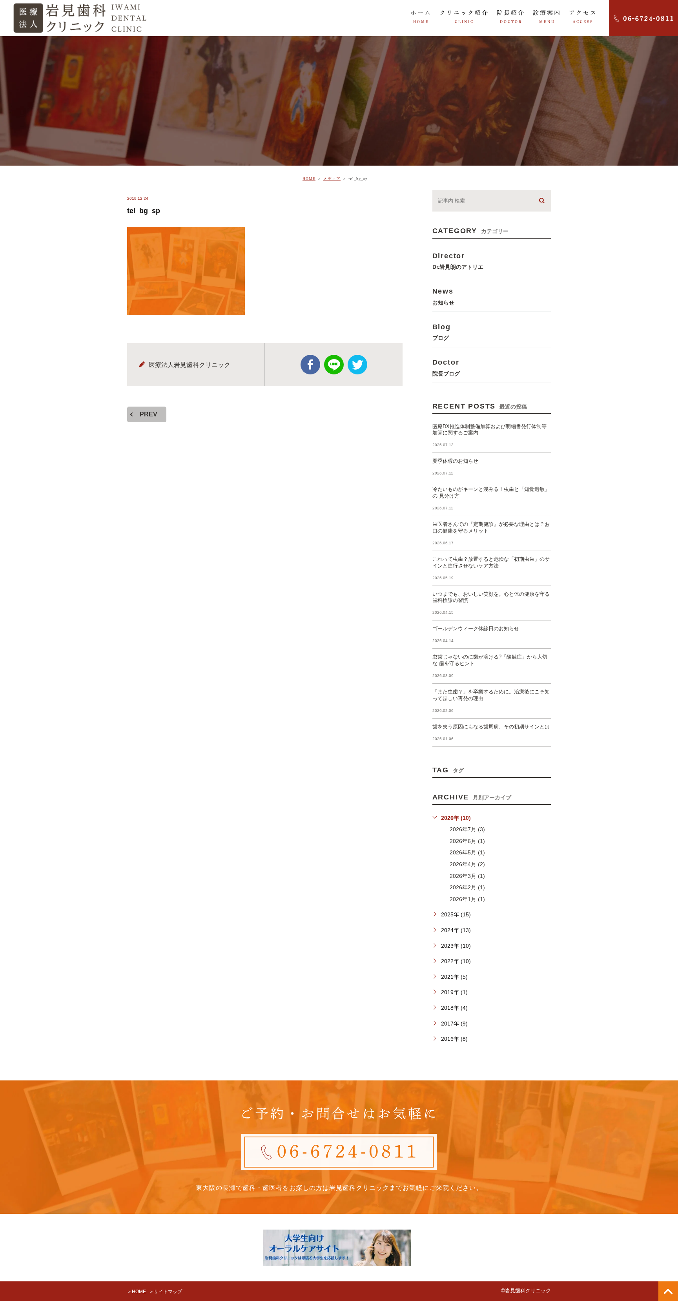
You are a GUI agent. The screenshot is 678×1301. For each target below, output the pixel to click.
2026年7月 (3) (467, 829)
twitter (357, 364)
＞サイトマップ (165, 1291)
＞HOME (136, 1291)
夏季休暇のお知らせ (455, 461)
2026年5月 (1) (467, 852)
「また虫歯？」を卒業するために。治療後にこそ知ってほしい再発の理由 (491, 695)
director (457, 261)
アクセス (583, 17)
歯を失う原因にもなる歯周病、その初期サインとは (491, 727)
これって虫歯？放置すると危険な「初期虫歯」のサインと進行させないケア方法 (491, 562)
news (443, 296)
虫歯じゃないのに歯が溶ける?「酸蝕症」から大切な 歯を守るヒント (489, 660)
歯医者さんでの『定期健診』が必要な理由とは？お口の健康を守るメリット (491, 527)
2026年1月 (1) (467, 899)
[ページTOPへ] (668, 1291)
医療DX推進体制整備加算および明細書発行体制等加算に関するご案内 (489, 429)
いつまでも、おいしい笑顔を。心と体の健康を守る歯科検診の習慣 (491, 597)
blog (441, 332)
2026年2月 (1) (467, 887)
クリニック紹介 (464, 17)
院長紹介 (511, 17)
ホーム (421, 17)
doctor (446, 367)
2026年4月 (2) (467, 864)
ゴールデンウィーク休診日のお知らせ (475, 628)
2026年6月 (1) (467, 841)
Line (334, 364)
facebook (310, 364)
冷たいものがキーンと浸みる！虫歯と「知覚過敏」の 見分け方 (491, 492)
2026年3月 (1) (467, 876)
